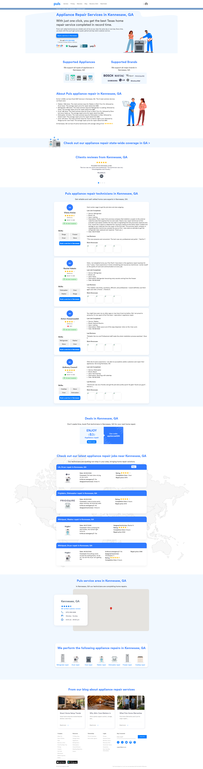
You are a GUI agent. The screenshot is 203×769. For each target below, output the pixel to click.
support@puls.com (121, 747)
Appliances (75, 740)
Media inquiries (61, 755)
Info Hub (59, 751)
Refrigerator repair (63, 665)
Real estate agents (92, 738)
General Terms (106, 738)
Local (63, 9)
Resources (75, 733)
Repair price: (120, 477)
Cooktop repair (140, 665)
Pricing (73, 4)
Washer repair (101, 665)
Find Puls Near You (62, 745)
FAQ (58, 740)
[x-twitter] (122, 742)
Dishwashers (76, 745)
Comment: (83, 475)
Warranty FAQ (106, 742)
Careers (59, 749)
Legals (104, 733)
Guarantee (105, 747)
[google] (130, 742)
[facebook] (118, 742)
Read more (63, 725)
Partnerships (91, 733)
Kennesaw (72, 9)
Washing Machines (77, 749)
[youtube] (126, 742)
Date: (82, 473)
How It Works (60, 738)
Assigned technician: (87, 481)
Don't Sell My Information (106, 749)
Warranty (79, 4)
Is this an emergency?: (87, 479)
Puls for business (92, 736)
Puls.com (58, 9)
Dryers (74, 751)
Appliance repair (81, 9)
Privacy (104, 736)
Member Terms (107, 740)
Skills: (60, 230)
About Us (59, 736)
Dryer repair (76, 665)
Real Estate (103, 4)
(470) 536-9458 (69, 40)
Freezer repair (127, 665)
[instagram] (134, 742)
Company (59, 733)
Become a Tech (94, 4)
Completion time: (122, 475)
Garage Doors (76, 738)
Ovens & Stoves (76, 747)
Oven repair (88, 665)
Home (59, 757)
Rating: (118, 473)
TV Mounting (76, 736)
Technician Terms (107, 745)
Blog (86, 4)
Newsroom (60, 753)
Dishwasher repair (114, 665)
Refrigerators (76, 742)
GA (67, 9)
